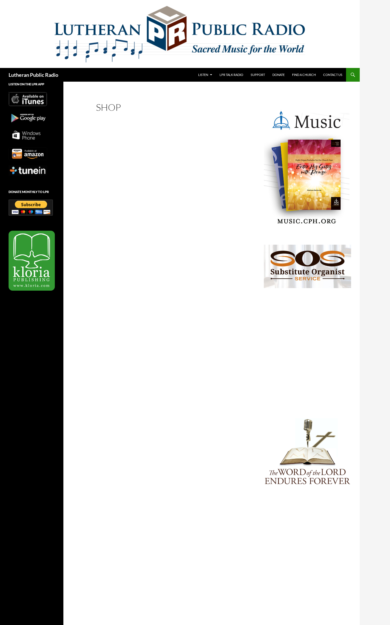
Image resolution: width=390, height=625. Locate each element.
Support (258, 75)
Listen (203, 75)
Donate (278, 75)
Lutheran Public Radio (33, 75)
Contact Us (332, 75)
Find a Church (304, 75)
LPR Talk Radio (231, 75)
